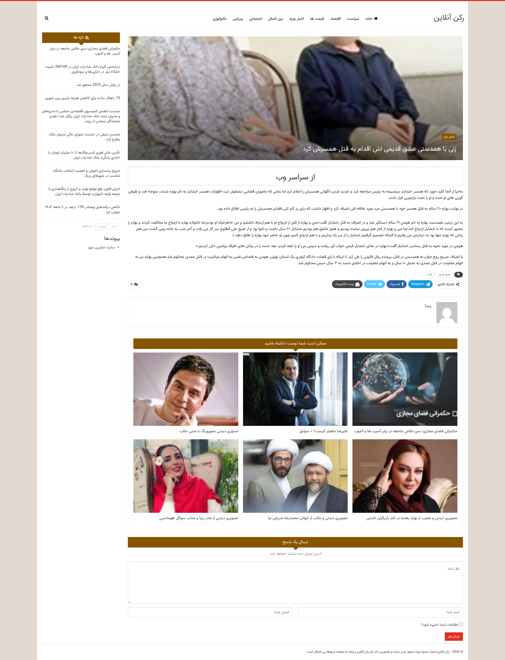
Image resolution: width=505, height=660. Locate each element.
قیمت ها (317, 19)
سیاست (353, 19)
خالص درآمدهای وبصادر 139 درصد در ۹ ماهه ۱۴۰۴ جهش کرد (82, 209)
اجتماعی (255, 19)
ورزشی (238, 19)
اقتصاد (335, 19)
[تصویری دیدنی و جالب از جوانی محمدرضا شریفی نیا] (295, 476)
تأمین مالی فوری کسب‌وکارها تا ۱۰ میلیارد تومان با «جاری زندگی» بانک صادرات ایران (84, 155)
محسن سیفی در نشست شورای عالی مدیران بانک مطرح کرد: (84, 137)
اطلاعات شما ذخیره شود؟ (439, 625)
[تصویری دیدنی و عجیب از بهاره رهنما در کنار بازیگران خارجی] (404, 476)
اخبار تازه (449, 137)
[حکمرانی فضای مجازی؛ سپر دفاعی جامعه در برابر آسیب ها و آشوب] (404, 389)
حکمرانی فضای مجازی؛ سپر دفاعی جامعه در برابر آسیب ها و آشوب (85, 51)
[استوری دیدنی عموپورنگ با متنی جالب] (185, 389)
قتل (430, 275)
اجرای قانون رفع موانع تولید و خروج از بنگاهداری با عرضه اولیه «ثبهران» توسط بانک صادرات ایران (84, 191)
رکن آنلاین (449, 18)
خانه (369, 19)
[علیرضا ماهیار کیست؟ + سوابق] (295, 389)
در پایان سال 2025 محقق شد (98, 85)
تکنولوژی (219, 19)
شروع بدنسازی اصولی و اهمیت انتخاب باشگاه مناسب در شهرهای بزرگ (86, 173)
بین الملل (275, 19)
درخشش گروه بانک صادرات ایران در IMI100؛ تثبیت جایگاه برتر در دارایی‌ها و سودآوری (82, 69)
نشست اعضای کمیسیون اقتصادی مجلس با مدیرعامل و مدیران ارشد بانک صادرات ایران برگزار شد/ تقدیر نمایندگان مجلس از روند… (81, 116)
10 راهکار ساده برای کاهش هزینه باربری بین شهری (82, 98)
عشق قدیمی (444, 275)
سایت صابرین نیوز (101, 247)
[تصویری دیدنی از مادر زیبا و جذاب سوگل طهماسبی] (185, 476)
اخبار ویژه (296, 19)
